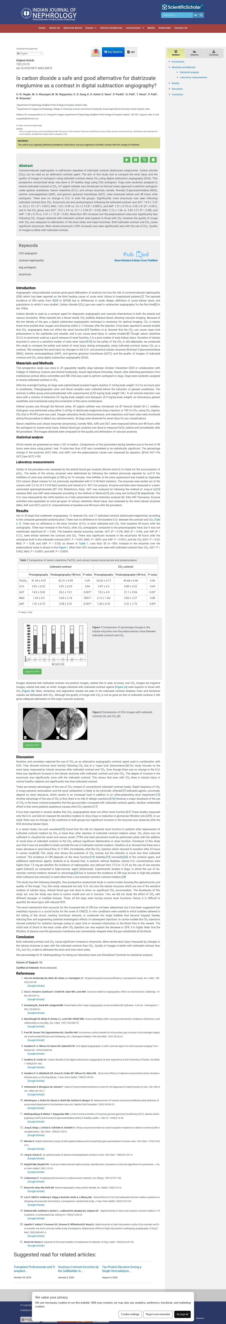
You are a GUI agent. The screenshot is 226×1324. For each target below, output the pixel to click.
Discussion (177, 89)
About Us (54, 28)
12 (158, 489)
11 (152, 473)
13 (106, 493)
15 (158, 794)
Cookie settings (130, 1314)
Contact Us (180, 28)
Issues (89, 28)
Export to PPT (32, 671)
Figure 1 (63, 547)
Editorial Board (73, 28)
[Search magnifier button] (201, 15)
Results (175, 83)
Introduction (178, 61)
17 (95, 806)
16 (113, 798)
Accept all (182, 1314)
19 (92, 857)
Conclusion (177, 94)
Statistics (194, 55)
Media (151, 28)
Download (213, 55)
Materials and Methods (183, 67)
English (24, 53)
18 (62, 829)
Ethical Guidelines (111, 28)
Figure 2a (121, 687)
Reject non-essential (158, 1314)
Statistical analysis (189, 72)
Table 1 (83, 543)
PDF (132, 52)
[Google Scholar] (36, 985)
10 (89, 341)
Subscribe (165, 28)
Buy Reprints (114, 52)
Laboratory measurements (193, 77)
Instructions (133, 28)
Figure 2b (28, 691)
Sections (176, 55)
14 (137, 493)
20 (125, 857)
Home (42, 28)
